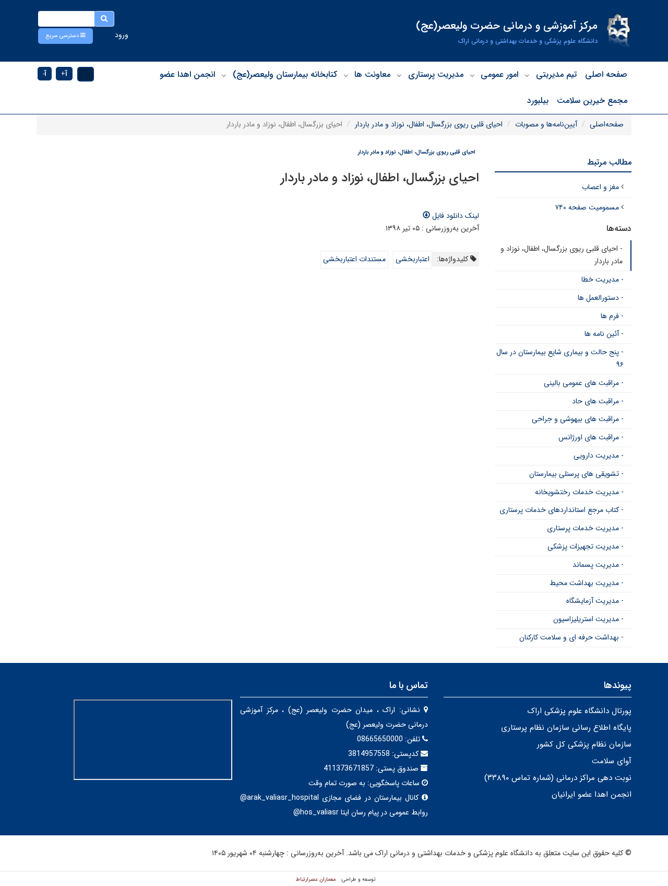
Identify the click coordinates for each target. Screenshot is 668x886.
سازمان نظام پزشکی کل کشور (584, 744)
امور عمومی (499, 74)
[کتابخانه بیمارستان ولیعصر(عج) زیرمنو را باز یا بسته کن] (224, 75)
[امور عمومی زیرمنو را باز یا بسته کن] (472, 75)
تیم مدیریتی (556, 74)
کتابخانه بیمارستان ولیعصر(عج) (285, 74)
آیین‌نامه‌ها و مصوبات (546, 124)
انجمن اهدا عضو (187, 74)
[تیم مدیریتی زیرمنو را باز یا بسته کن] (527, 75)
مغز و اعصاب (600, 187)
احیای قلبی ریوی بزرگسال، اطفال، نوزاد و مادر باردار (429, 124)
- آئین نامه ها (604, 334)
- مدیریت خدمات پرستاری (585, 528)
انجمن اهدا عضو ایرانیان (591, 794)
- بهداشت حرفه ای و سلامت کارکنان (571, 637)
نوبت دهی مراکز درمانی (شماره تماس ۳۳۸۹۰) (557, 778)
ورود (121, 35)
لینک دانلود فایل (454, 216)
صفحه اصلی (606, 74)
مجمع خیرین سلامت (592, 100)
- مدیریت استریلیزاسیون (588, 619)
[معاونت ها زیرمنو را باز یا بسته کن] (346, 75)
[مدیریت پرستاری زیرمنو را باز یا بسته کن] (399, 75)
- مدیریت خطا (602, 279)
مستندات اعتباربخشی (354, 259)
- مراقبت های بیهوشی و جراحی (578, 419)
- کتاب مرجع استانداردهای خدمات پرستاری (561, 510)
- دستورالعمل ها (601, 298)
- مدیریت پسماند (598, 564)
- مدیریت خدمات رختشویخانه (579, 492)
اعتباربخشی (413, 259)
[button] (65, 36)
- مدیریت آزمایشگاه (595, 601)
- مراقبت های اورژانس (591, 437)
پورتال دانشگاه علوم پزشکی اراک (579, 711)
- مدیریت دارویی (599, 455)
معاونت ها (372, 74)
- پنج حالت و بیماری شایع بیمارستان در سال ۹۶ (560, 358)
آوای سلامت (611, 761)
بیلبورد (537, 100)
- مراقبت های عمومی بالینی (584, 383)
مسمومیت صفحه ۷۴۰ (587, 207)
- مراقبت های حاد (598, 401)
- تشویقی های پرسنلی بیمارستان (576, 474)
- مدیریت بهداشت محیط (587, 583)
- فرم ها (612, 316)
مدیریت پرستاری (435, 74)
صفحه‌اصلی (607, 124)
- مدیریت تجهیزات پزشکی (585, 546)
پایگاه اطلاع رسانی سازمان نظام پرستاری (566, 727)
